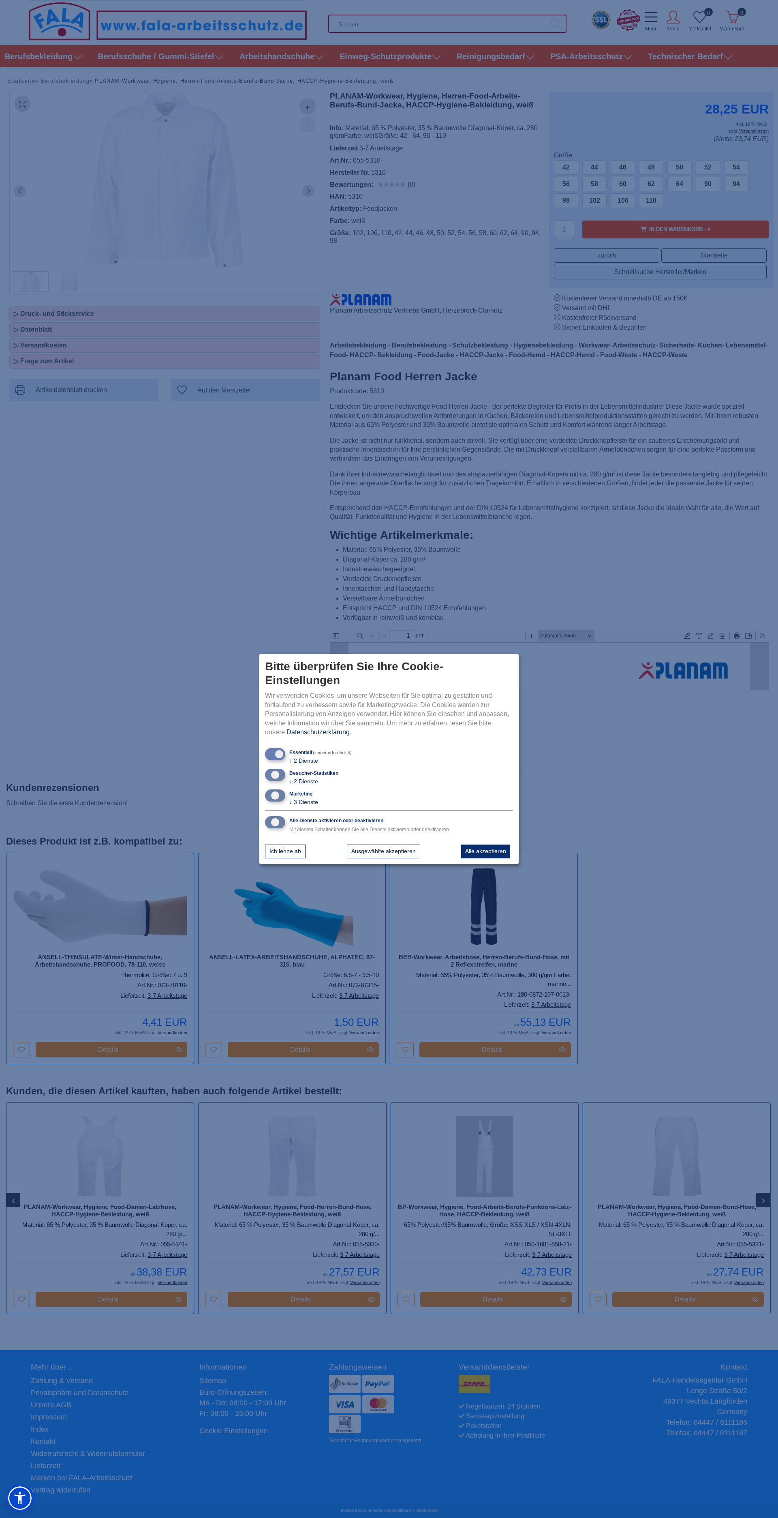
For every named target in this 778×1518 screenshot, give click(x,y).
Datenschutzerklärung (318, 732)
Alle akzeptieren (485, 851)
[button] (20, 1498)
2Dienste (303, 761)
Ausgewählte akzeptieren (383, 851)
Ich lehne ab (285, 851)
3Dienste (303, 802)
